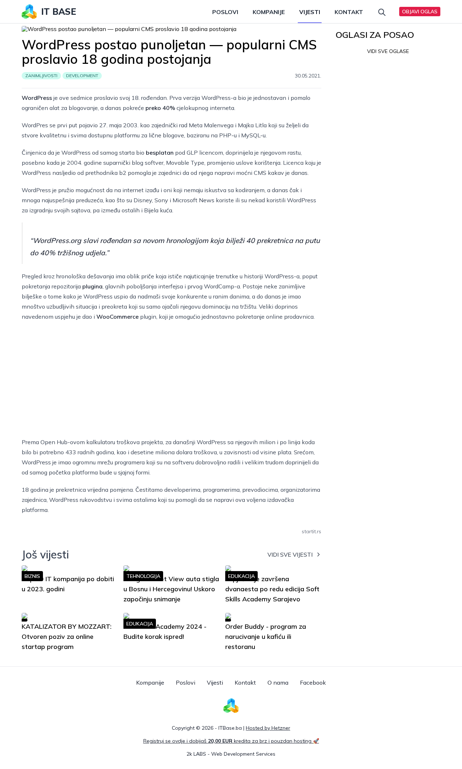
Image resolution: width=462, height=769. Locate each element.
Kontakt (349, 12)
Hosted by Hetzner (268, 728)
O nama (277, 682)
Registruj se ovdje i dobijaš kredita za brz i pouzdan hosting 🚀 (231, 741)
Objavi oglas (419, 11)
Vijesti (309, 12)
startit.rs (311, 531)
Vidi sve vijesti (290, 554)
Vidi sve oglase (388, 51)
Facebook (313, 682)
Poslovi (225, 12)
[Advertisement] (171, 379)
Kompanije (269, 12)
